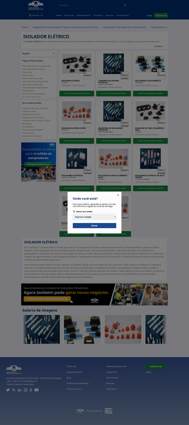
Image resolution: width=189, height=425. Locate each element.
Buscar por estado (84, 211)
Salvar (94, 225)
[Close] (118, 195)
